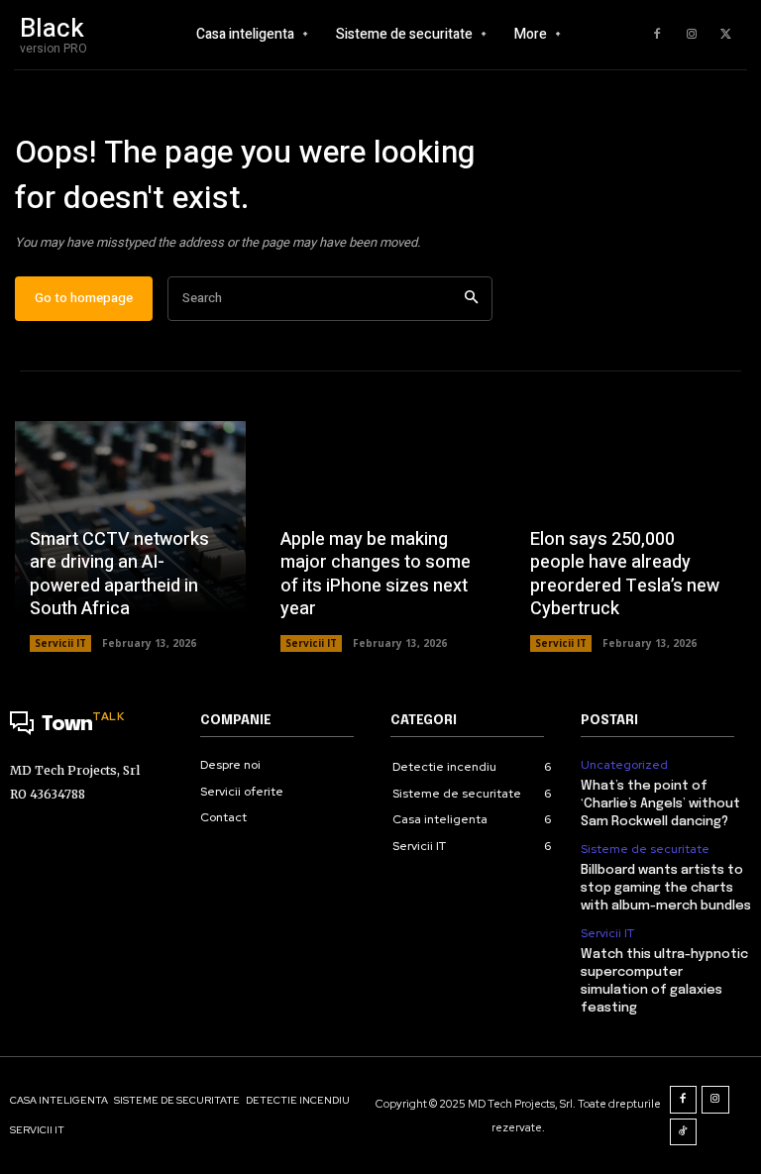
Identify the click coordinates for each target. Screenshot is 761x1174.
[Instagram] (692, 35)
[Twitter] (726, 35)
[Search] (471, 298)
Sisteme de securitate (645, 849)
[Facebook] (657, 35)
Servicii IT (60, 643)
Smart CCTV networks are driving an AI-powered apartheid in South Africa (119, 574)
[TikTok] (684, 1132)
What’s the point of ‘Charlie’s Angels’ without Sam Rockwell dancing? (660, 804)
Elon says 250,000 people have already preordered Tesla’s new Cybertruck (624, 574)
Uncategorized (624, 765)
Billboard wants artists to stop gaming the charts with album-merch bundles (666, 888)
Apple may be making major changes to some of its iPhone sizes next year (375, 574)
